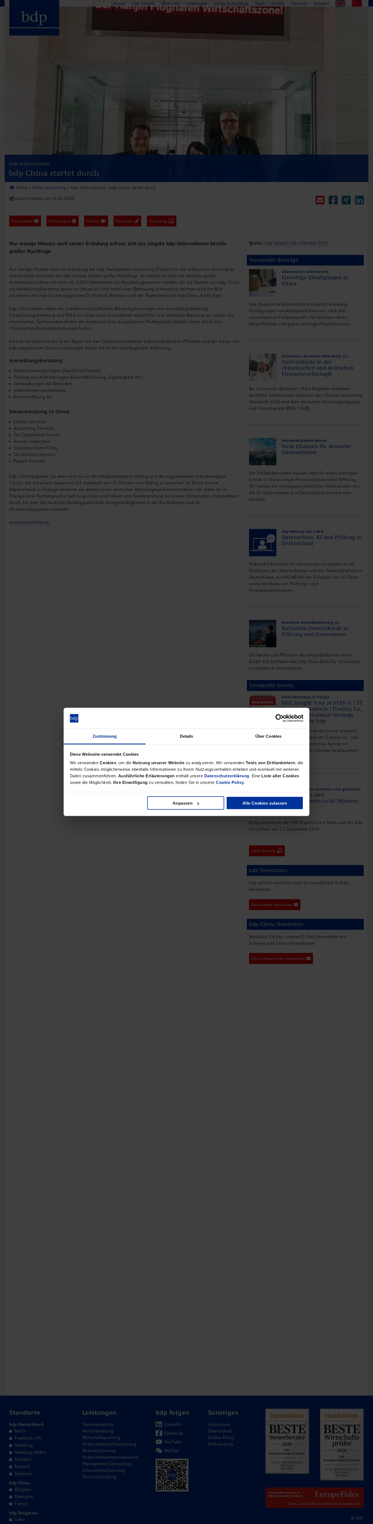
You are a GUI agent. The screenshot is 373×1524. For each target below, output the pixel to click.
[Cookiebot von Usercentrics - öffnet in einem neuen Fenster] (279, 718)
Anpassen (183, 803)
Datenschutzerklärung (226, 775)
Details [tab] (186, 736)
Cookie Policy (230, 782)
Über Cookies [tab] (268, 736)
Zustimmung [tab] (105, 736)
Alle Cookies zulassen (264, 803)
